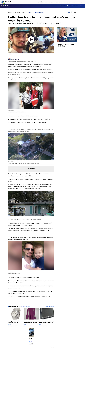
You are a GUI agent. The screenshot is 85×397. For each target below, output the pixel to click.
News (10, 12)
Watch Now (79, 2)
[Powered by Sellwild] (52, 347)
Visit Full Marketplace (49, 306)
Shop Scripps (71, 2)
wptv (4, 5)
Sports (63, 2)
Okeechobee (70, 5)
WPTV (6, 5)
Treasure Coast (63, 5)
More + (81, 5)
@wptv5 (10, 5)
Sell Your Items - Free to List (24, 306)
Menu (39, 2)
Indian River (76, 5)
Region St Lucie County (36, 12)
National (51, 2)
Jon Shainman (16, 59)
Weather (57, 2)
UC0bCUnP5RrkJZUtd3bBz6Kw (8, 5)
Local (45, 2)
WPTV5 (2, 5)
